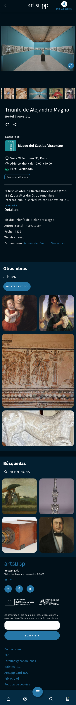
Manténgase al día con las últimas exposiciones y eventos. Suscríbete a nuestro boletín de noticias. (31, 617)
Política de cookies (17, 684)
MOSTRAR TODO (17, 286)
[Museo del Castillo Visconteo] (10, 145)
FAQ (6, 655)
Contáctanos (12, 649)
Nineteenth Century (17, 177)
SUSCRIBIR (32, 635)
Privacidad (11, 678)
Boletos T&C (12, 667)
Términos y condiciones (20, 661)
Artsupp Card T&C (16, 672)
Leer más (10, 205)
